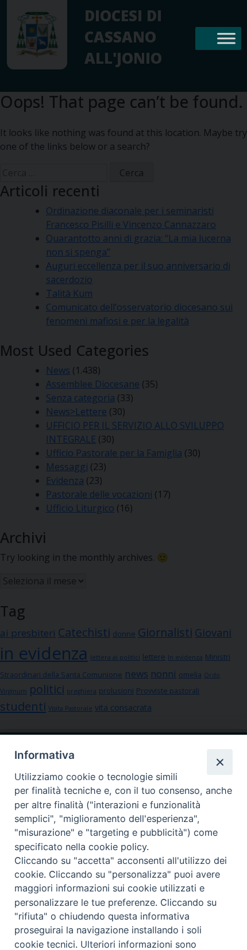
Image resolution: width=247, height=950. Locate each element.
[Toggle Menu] (226, 38)
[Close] (219, 761)
